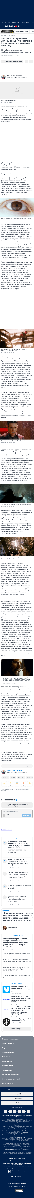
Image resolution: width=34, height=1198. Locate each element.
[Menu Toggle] (2, 26)
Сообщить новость (8, 1043)
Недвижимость (6, 23)
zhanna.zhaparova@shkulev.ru (11, 1146)
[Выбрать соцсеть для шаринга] (31, 61)
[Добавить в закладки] (26, 61)
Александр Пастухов (14, 770)
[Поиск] (23, 26)
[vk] (10, 1111)
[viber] (24, 1111)
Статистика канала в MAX (11, 1079)
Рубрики (5, 1048)
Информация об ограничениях (17, 1156)
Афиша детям (25, 23)
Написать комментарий (14, 61)
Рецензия (20, 777)
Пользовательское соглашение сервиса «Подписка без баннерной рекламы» (17, 1164)
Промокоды (16, 23)
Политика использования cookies (17, 1158)
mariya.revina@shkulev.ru (11, 1140)
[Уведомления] (28, 26)
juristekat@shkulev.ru (19, 1136)
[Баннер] (7, 31)
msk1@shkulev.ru (25, 1132)
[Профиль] (32, 26)
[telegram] (5, 1111)
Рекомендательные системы (17, 1160)
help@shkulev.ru (21, 1137)
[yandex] (28, 1111)
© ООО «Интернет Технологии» (17, 1186)
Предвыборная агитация (10, 1074)
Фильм (13, 777)
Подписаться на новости (10, 1039)
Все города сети (7, 1083)
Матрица (5, 777)
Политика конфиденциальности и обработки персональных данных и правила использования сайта (17, 1167)
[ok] (14, 1111)
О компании (6, 1057)
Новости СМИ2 (6, 830)
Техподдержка (7, 1070)
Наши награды (7, 1061)
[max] (19, 1111)
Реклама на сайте (8, 1052)
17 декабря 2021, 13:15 (7, 55)
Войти (7, 816)
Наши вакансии (7, 1066)
